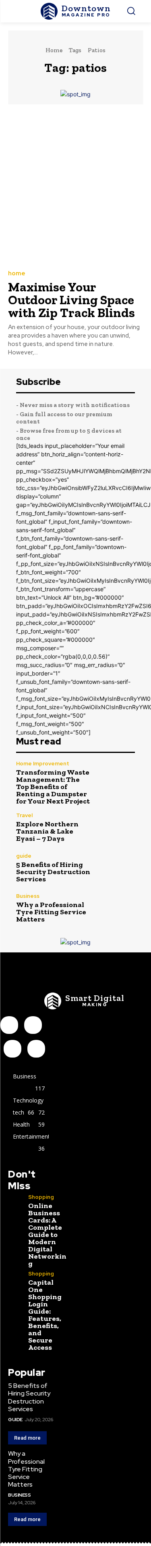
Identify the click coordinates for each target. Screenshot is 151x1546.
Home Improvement (42, 763)
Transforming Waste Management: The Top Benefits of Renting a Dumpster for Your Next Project (53, 787)
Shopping (41, 1197)
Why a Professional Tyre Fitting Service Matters (51, 912)
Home (54, 50)
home (16, 274)
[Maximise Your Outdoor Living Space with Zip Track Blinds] (75, 186)
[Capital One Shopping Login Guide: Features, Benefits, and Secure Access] (15, 1278)
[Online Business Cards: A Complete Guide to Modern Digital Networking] (15, 1201)
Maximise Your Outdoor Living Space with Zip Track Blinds (71, 299)
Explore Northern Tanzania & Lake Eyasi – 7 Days (47, 831)
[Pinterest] (12, 1049)
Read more (27, 1438)
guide (23, 855)
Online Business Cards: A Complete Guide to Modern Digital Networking (47, 1234)
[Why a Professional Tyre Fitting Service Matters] (117, 908)
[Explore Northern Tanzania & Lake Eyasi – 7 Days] (117, 827)
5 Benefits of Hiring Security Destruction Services (53, 871)
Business (27, 896)
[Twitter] (36, 1049)
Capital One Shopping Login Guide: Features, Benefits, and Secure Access (45, 1315)
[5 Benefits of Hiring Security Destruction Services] (117, 868)
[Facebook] (9, 1025)
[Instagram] (33, 1025)
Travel (24, 815)
